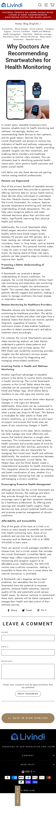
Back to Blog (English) (30, 718)
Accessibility (7, 29)
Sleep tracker (46, 36)
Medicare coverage (42, 34)
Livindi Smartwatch (11, 141)
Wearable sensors (33, 39)
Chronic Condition (21, 31)
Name (4, 632)
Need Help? (28, 764)
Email (5, 646)
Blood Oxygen (21, 29)
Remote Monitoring (29, 36)
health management (12, 34)
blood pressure (36, 29)
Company (28, 755)
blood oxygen (8, 230)
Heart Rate (27, 34)
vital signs (19, 402)
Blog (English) (31, 23)
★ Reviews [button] (17, 795)
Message (7, 661)
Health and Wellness (41, 31)
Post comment (28, 693)
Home (18, 23)
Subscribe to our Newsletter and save (28, 746)
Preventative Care (11, 36)
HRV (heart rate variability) (15, 350)
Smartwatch (18, 39)
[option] (28, 14)
